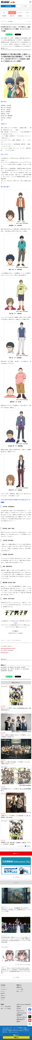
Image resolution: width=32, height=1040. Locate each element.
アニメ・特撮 (20, 989)
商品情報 (19, 1008)
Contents (3, 985)
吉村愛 (10, 670)
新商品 (2, 1004)
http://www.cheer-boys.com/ (8, 648)
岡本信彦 (4, 669)
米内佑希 (27, 669)
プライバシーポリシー (22, 1017)
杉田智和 (4, 667)
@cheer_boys (4, 652)
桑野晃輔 (4, 670)
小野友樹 (11, 667)
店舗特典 (20, 16)
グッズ (27, 16)
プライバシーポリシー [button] (14, 1032)
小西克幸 (18, 667)
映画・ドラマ (20, 991)
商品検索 (7, 6)
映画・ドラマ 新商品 (6, 1008)
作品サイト (19, 987)
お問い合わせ (20, 1019)
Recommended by (21, 846)
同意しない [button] (16, 1035)
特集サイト (3, 995)
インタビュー (20, 12)
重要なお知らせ (20, 1010)
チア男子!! (11, 669)
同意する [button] (16, 1037)
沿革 (18, 1021)
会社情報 (19, 1015)
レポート (28, 12)
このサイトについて (21, 1012)
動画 (4, 16)
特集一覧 (12, 16)
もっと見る (16, 877)
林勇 (24, 667)
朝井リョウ (19, 669)
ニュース (12, 12)
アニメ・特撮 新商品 (6, 1006)
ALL (4, 12)
